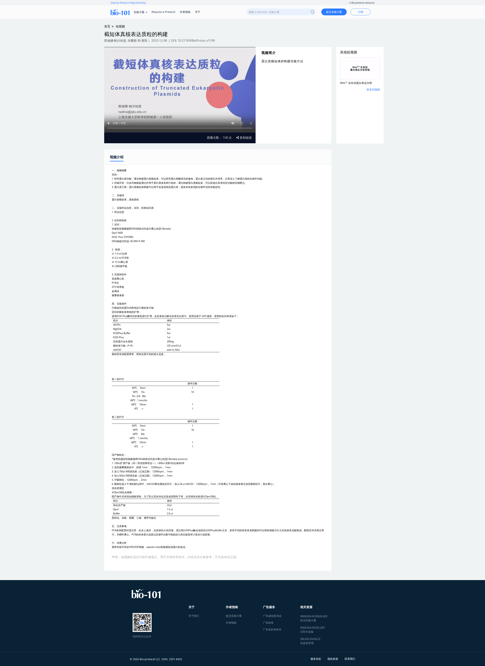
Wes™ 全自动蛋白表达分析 (356, 83)
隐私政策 (333, 659)
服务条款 (316, 659)
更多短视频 (373, 89)
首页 (107, 26)
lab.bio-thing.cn (310, 638)
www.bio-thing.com (312, 627)
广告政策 (268, 622)
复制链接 (245, 138)
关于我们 (194, 616)
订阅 (360, 12)
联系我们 (350, 659)
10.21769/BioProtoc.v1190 (196, 40)
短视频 (120, 26)
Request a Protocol (163, 12)
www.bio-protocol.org (313, 616)
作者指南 (185, 12)
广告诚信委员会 (272, 616)
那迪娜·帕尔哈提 (115, 40)
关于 (197, 12)
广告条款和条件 (272, 629)
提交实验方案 (334, 12)
